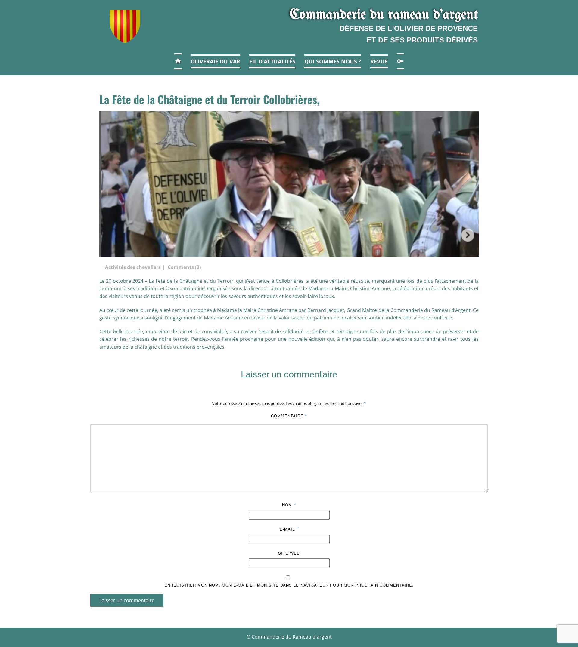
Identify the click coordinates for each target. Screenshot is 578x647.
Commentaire (289, 416)
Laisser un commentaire (126, 600)
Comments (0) (183, 267)
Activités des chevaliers (133, 267)
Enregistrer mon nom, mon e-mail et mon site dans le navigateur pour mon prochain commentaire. (289, 585)
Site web (289, 553)
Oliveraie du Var (215, 61)
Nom (289, 504)
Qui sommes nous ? (332, 61)
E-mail (289, 529)
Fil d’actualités (272, 61)
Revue (379, 61)
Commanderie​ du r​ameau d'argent (384, 15)
